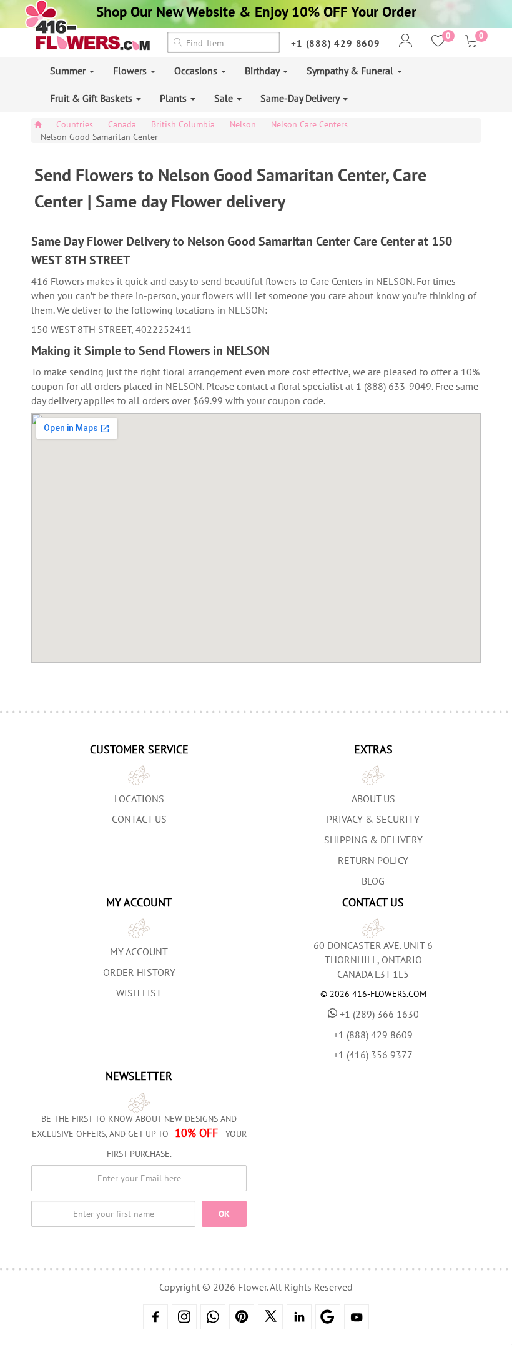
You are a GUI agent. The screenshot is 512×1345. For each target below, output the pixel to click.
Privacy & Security (373, 819)
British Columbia (183, 124)
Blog (373, 881)
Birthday (263, 70)
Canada (122, 124)
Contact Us (139, 819)
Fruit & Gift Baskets (92, 98)
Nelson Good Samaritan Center (99, 136)
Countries (74, 124)
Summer (69, 70)
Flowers (131, 70)
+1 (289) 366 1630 (379, 1014)
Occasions (197, 70)
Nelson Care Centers (309, 124)
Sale (224, 98)
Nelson (243, 124)
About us (373, 798)
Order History (139, 972)
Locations (139, 798)
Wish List (139, 992)
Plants (174, 98)
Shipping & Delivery (373, 839)
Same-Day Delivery (301, 98)
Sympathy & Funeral (351, 70)
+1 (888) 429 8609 (335, 43)
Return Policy (373, 860)
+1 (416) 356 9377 (373, 1054)
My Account (139, 951)
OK (224, 1213)
